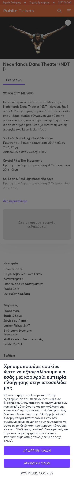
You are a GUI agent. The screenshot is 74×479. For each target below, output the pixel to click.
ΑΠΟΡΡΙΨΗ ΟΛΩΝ (37, 451)
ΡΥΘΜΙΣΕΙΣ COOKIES (37, 473)
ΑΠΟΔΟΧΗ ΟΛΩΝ (37, 463)
